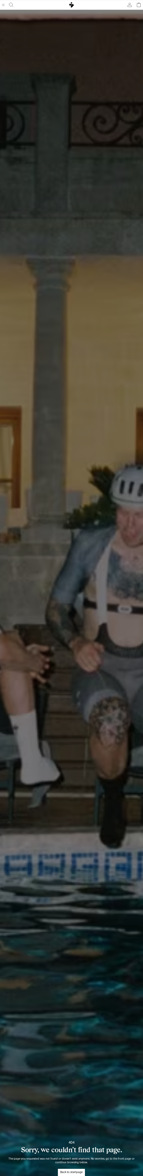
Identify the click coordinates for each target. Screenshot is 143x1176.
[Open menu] (5, 4)
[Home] (71, 5)
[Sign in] (130, 5)
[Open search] (10, 5)
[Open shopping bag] (138, 5)
